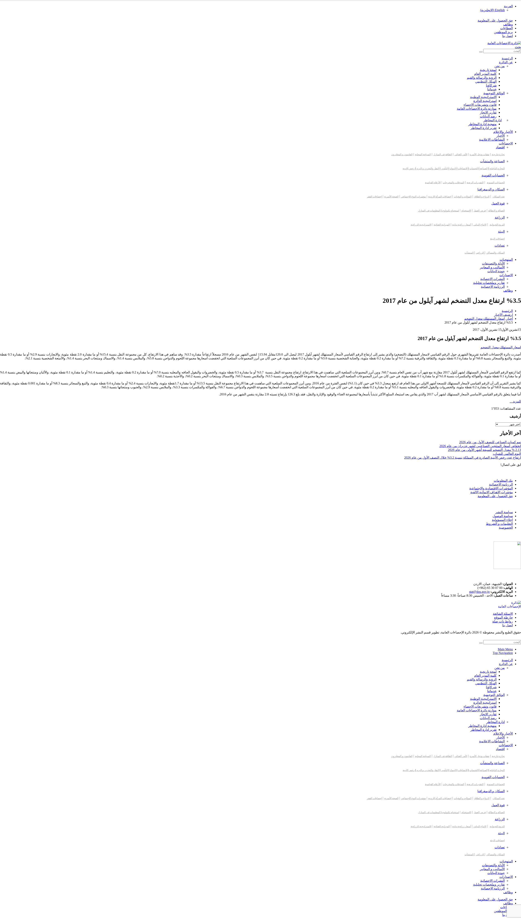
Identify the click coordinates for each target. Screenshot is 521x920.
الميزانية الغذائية (442, 224)
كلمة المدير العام (485, 73)
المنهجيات (506, 259)
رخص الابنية (409, 168)
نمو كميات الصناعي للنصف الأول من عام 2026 (490, 442)
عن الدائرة (506, 62)
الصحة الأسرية (391, 196)
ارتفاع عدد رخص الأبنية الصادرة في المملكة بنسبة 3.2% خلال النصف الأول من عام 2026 (462, 457)
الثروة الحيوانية (497, 224)
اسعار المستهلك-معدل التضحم (501, 347)
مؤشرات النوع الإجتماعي (413, 196)
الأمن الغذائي (460, 154)
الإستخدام (466, 210)
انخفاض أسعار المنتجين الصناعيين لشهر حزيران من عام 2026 (480, 446)
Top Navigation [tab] (503, 653)
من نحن (499, 66)
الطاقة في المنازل (442, 154)
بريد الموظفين (503, 32)
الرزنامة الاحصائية (501, 484)
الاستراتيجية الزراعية (421, 224)
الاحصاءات (506, 143)
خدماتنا (492, 89)
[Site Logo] (504, 43)
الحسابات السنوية (496, 182)
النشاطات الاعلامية (492, 139)
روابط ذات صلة (502, 621)
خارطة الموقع (503, 617)
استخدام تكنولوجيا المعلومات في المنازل (438, 210)
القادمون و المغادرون (402, 154)
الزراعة (500, 217)
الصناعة (484, 168)
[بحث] (481, 52)
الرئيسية (507, 58)
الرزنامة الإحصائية (493, 286)
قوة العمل (498, 203)
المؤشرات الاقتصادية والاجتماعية (491, 488)
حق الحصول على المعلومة (495, 20)
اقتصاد (500, 147)
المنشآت (469, 252)
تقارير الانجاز (488, 112)
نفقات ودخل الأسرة (479, 154)
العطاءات (506, 28)
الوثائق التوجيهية (494, 93)
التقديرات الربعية (475, 182)
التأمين (444, 168)
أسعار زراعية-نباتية (461, 224)
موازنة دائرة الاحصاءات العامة (477, 108)
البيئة (501, 231)
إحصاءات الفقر (374, 196)
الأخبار (500, 135)
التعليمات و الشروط (499, 523)
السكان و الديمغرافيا (491, 189)
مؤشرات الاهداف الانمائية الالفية (491, 492)
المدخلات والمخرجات (453, 182)
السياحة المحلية (423, 154)
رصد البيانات (488, 116)
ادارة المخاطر (492, 120)
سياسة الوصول (503, 516)
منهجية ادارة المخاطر (482, 124)
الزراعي (480, 252)
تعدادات (500, 245)
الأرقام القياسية (433, 182)
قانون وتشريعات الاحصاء (480, 104)
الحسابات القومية (493, 175)
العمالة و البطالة (496, 210)
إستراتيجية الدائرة (485, 101)
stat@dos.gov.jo (479, 591)
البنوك (453, 168)
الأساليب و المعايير (492, 267)
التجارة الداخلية (497, 168)
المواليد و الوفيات (463, 196)
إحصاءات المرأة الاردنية (439, 196)
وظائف (508, 24)
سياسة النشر (504, 512)
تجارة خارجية (498, 154)
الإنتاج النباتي (479, 224)
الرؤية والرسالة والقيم (482, 77)
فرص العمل (480, 210)
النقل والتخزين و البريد (427, 168)
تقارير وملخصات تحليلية (489, 282)
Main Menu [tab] (505, 649)
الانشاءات (463, 168)
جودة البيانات (496, 271)
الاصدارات (506, 275)
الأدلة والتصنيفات (493, 263)
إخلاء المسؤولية (502, 520)
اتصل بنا (507, 36)
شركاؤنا (491, 85)
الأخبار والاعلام (503, 131)
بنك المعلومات (503, 480)
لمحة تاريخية (488, 70)
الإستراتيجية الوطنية (483, 97)
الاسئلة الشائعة (503, 613)
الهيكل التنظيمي (486, 81)
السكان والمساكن (495, 252)
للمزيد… (515, 401)
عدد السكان (499, 196)
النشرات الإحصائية (492, 279)
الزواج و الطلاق (481, 196)
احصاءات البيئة (497, 238)
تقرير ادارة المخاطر (484, 128)
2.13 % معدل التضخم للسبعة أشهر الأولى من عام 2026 (484, 450)
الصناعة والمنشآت (492, 161)
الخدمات (474, 168)
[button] (518, 47)
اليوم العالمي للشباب (507, 453)
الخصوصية (506, 527)
